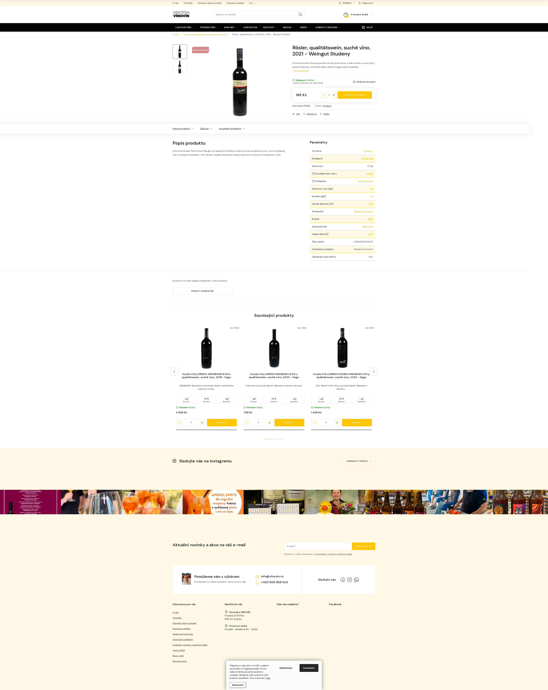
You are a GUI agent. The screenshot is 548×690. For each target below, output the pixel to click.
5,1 (371, 196)
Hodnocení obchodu (183, 634)
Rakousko (368, 226)
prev (174, 371)
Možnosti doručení (366, 81)
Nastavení (237, 684)
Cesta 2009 (179, 650)
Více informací (301, 70)
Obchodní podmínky (183, 639)
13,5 (371, 203)
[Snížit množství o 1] (324, 95)
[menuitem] (185, 27)
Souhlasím (309, 667)
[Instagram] (349, 579)
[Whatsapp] (356, 579)
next (373, 371)
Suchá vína (367, 158)
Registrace (367, 3)
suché (369, 173)
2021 (370, 218)
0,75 (370, 234)
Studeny (327, 106)
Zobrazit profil (357, 461)
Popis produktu (181, 128)
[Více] (367, 27)
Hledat (300, 14)
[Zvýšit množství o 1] (333, 95)
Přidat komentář (202, 291)
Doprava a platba (235, 3)
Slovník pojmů (180, 661)
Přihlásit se (363, 546)
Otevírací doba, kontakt (210, 3)
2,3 (371, 188)
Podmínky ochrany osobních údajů (190, 645)
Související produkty (230, 128)
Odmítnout (285, 667)
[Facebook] (343, 579)
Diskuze (204, 128)
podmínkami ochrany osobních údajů (333, 554)
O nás (176, 3)
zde (268, 678)
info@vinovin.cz (272, 576)
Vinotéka (188, 3)
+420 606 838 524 (274, 582)
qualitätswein (365, 181)
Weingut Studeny (363, 211)
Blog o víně (178, 655)
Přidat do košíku (354, 95)
